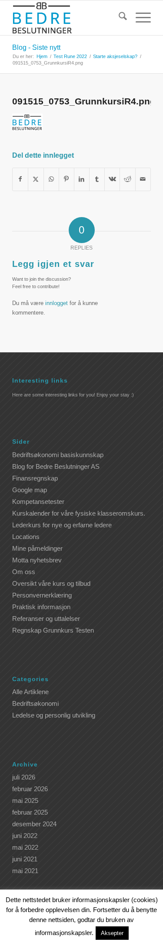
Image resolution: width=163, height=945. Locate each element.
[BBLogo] (67, 17)
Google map (29, 490)
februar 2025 (30, 812)
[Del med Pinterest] (66, 179)
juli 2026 (23, 777)
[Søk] (118, 17)
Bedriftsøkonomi (35, 703)
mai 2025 (25, 800)
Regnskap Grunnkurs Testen (53, 630)
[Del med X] (35, 179)
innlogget (56, 303)
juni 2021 (24, 859)
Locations (26, 536)
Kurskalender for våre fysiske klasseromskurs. (78, 513)
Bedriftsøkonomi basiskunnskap (57, 454)
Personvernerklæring (42, 595)
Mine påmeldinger (37, 548)
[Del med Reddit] (127, 179)
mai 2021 (25, 870)
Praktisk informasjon (41, 607)
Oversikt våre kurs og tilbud (51, 583)
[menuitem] (118, 17)
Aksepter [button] (112, 933)
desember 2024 (34, 824)
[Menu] (139, 17)
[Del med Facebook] (20, 179)
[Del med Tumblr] (97, 179)
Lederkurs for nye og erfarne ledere (62, 525)
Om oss (23, 571)
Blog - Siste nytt (36, 47)
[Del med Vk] (112, 179)
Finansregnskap (35, 478)
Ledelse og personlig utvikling (53, 715)
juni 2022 (24, 835)
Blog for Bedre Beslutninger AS (56, 466)
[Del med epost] (143, 179)
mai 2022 (25, 847)
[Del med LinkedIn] (81, 179)
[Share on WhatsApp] (51, 179)
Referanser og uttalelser (46, 618)
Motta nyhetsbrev (37, 560)
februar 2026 (30, 788)
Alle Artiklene (30, 691)
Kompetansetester (38, 501)
